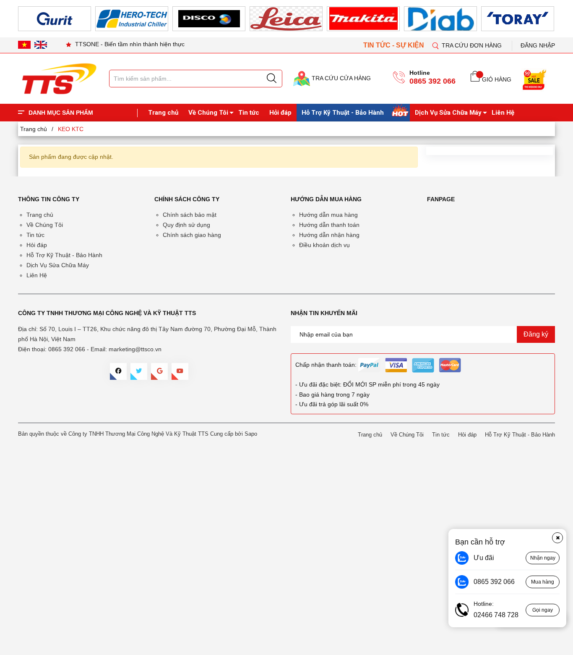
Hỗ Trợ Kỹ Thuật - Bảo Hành (343, 112)
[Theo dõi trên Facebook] (118, 371)
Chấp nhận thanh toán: (326, 364)
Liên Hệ (503, 112)
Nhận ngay (542, 558)
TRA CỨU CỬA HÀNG (340, 78)
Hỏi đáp (280, 112)
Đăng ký (536, 334)
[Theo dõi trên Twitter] (138, 371)
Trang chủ (163, 112)
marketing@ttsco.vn (135, 349)
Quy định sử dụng (186, 224)
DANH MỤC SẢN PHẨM (61, 112)
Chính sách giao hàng (192, 234)
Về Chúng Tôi (208, 112)
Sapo (251, 434)
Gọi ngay (542, 610)
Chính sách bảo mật (189, 214)
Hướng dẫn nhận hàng (329, 234)
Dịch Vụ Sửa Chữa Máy (448, 112)
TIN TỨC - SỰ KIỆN (394, 45)
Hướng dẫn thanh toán (329, 224)
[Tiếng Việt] (24, 44)
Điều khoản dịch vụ (324, 245)
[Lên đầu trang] (558, 176)
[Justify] (272, 78)
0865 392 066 (432, 81)
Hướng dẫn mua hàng (328, 214)
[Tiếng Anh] (40, 44)
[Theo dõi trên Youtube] (180, 371)
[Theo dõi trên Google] (159, 371)
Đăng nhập (538, 45)
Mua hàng (542, 582)
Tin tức (248, 112)
